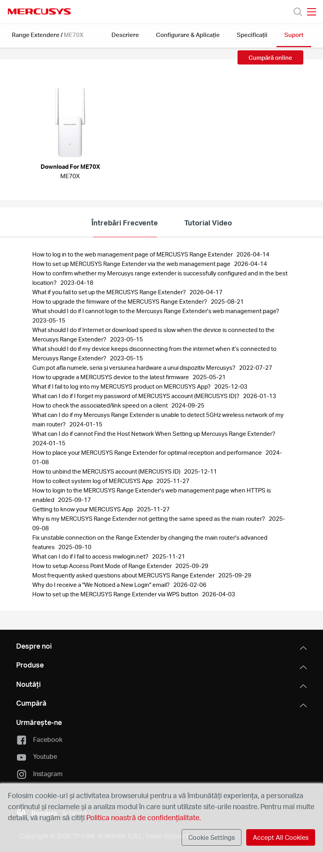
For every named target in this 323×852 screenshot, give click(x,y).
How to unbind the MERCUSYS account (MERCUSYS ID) (107, 471)
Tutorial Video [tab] (208, 222)
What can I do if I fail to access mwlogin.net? (91, 556)
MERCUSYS (39, 11)
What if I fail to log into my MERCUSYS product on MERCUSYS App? (122, 386)
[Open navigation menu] (311, 11)
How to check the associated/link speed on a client (100, 405)
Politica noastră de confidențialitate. (143, 817)
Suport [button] (293, 35)
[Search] (297, 12)
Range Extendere (35, 35)
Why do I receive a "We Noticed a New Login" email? (101, 584)
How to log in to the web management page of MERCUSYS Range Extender (133, 254)
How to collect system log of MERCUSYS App (93, 481)
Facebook (47, 739)
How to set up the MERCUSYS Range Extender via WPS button (116, 594)
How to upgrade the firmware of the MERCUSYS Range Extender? (120, 301)
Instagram (48, 773)
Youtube (45, 756)
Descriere (125, 35)
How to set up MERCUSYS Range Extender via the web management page (132, 263)
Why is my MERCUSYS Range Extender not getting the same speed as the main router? (149, 518)
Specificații (252, 35)
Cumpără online (270, 57)
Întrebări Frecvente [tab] (124, 222)
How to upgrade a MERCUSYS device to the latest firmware (111, 377)
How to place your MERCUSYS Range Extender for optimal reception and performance (147, 452)
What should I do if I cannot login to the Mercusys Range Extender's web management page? (156, 311)
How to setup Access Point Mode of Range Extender (102, 566)
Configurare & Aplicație (188, 35)
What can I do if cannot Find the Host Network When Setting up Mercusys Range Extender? (154, 433)
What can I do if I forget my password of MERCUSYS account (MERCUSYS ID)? (136, 396)
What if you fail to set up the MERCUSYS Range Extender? (109, 292)
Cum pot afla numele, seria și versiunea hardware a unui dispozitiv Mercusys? (134, 367)
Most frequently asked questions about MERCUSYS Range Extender (124, 575)
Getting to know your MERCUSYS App (83, 509)
